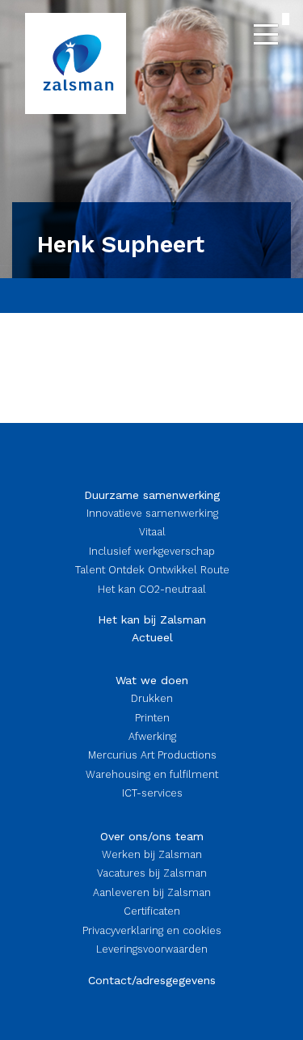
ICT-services (152, 793)
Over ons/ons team (152, 836)
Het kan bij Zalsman (152, 619)
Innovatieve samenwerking (152, 513)
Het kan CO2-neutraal (152, 589)
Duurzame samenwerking (152, 494)
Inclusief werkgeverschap (152, 551)
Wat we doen (152, 680)
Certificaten (152, 911)
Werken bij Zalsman (152, 854)
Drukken (152, 698)
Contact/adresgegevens (152, 980)
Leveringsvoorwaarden (152, 949)
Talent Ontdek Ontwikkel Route (152, 570)
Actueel (152, 637)
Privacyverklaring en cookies (151, 930)
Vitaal (152, 532)
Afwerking (152, 736)
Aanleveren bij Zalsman (152, 892)
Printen (152, 718)
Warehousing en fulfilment (152, 774)
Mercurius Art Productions (152, 755)
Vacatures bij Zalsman (152, 873)
